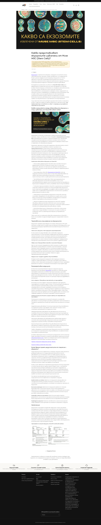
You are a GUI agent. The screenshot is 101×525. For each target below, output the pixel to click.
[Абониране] (59, 515)
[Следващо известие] (79, 1)
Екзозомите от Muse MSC (54, 172)
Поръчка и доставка (55, 484)
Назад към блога (51, 451)
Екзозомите (48, 270)
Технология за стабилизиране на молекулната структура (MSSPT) (42, 482)
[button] (36, 4)
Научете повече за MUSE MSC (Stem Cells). (41, 344)
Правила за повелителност (56, 480)
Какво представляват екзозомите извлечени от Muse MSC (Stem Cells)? (43, 9)
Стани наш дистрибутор (27, 480)
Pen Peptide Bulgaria (41, 522)
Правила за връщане (55, 482)
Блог (26, 9)
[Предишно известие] (22, 1)
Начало (23, 9)
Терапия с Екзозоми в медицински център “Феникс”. (43, 341)
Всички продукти (39, 485)
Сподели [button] (34, 72)
